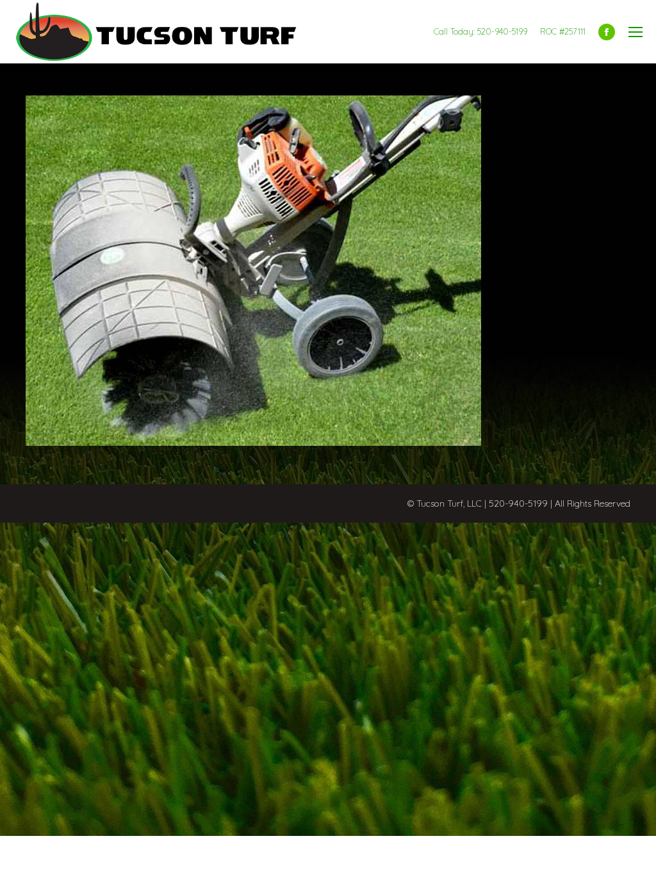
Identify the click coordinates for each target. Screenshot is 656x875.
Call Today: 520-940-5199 (480, 31)
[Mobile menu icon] (635, 32)
